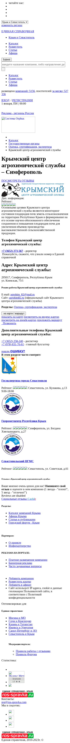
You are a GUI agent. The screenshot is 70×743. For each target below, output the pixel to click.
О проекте (15, 542)
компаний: (25, 91)
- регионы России (17, 113)
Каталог (13, 43)
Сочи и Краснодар (20, 621)
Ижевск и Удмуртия (21, 627)
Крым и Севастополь (21, 37)
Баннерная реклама (20, 563)
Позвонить (8, 323)
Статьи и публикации (22, 519)
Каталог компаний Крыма (25, 513)
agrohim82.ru (16, 297)
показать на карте (12, 316)
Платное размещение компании (28, 559)
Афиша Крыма (18, 516)
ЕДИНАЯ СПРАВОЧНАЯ (17, 31)
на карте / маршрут (13, 313)
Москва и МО (17, 617)
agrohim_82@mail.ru (22, 294)
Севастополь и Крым (21, 633)
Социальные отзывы (18, 498)
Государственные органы (24, 143)
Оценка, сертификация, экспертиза (30, 146)
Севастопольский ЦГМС (17, 461)
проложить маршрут (49, 320)
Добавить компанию (21, 578)
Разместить (15, 46)
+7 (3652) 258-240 (12, 341)
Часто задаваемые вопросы (25, 566)
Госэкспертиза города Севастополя (24, 380)
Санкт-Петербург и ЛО (23, 630)
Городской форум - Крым (24, 522)
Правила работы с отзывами (33, 651)
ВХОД (5, 100)
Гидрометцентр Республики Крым (23, 421)
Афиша (13, 53)
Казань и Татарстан (20, 624)
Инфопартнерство (20, 545)
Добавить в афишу (20, 584)
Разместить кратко (20, 581)
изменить (11, 25)
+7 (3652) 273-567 (12, 250)
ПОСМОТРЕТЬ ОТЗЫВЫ (17, 180)
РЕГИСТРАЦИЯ (22, 100)
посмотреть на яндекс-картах (41, 316)
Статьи (13, 49)
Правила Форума (26, 654)
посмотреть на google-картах (18, 320)
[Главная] (10, 137)
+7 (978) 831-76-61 (12, 344)
